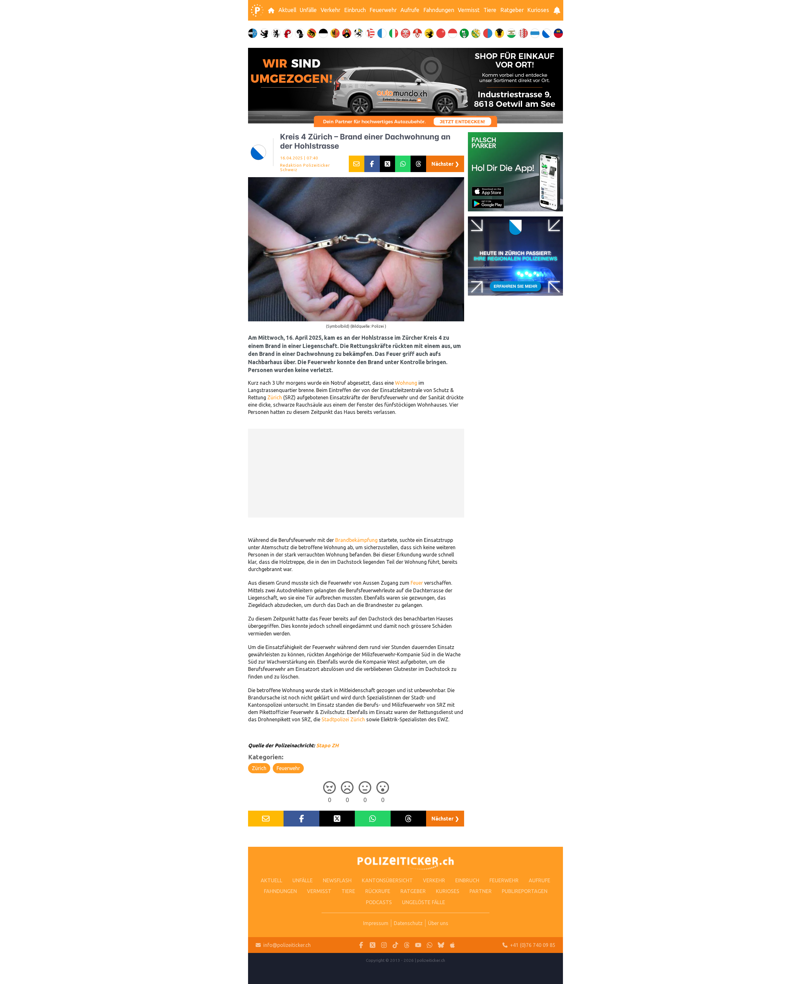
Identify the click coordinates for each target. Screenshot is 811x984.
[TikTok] (395, 945)
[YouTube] (418, 945)
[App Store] (452, 945)
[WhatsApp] (429, 945)
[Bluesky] (441, 945)
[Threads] (407, 945)
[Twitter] (372, 945)
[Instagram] (384, 945)
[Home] (257, 10)
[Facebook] (361, 945)
